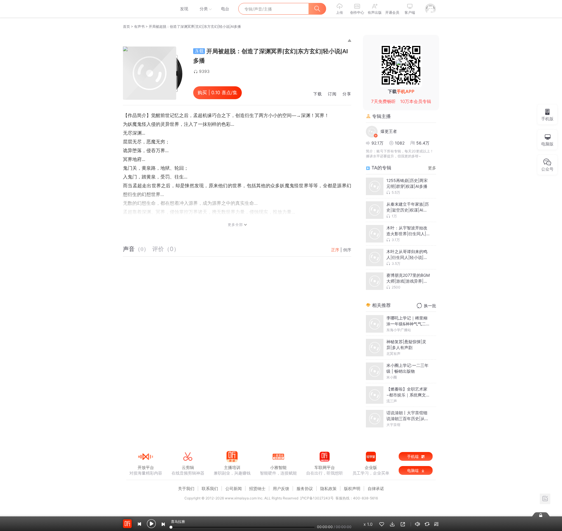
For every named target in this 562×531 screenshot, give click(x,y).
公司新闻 (233, 488)
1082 (400, 142)
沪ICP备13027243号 (317, 498)
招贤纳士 (257, 488)
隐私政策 (328, 488)
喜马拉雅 (145, 9)
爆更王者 (389, 131)
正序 (335, 249)
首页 (126, 26)
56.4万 (422, 142)
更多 (432, 167)
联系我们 (210, 488)
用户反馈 (281, 488)
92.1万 (377, 142)
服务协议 (305, 488)
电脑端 (413, 470)
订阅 (332, 94)
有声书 (139, 26)
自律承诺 (376, 488)
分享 (346, 94)
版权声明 (352, 488)
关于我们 (186, 488)
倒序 (347, 249)
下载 (317, 94)
